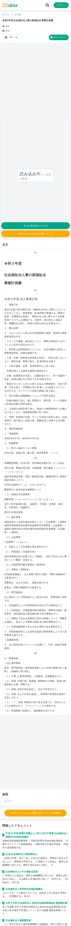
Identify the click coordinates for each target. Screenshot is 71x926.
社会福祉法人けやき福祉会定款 (22, 871)
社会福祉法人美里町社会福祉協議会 (24, 889)
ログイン (61, 5)
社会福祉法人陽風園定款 (18, 920)
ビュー (8, 801)
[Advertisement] (35, 81)
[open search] (47, 5)
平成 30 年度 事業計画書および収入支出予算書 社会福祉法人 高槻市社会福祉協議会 (37, 835)
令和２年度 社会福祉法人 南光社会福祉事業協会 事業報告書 (36, 903)
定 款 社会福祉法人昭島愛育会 (21, 854)
